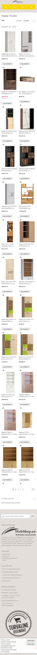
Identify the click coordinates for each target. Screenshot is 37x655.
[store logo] (17, 1)
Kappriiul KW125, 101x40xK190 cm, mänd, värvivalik (9, 471)
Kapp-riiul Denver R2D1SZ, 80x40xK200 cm (26, 55)
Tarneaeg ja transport (9, 558)
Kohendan (31, 641)
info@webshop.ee (12, 600)
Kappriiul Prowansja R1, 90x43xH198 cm (27, 283)
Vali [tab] (2, 20)
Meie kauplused (7, 605)
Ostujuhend (6, 581)
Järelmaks (5, 556)
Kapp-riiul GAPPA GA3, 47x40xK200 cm (9, 132)
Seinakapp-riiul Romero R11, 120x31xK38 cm (27, 93)
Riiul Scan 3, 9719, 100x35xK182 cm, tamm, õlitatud (25, 207)
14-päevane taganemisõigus (12, 575)
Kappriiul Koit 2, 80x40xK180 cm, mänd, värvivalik (27, 433)
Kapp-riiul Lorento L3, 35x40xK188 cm (8, 320)
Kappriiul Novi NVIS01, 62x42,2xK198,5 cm (9, 207)
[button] (3, 67)
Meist (4, 560)
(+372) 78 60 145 (14, 596)
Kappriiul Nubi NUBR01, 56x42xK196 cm (9, 170)
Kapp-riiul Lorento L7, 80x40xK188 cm (26, 358)
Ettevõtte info (7, 603)
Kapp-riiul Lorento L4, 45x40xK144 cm (26, 320)
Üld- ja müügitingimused (11, 569)
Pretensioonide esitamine (11, 578)
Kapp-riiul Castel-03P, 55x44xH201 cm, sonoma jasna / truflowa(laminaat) (8, 283)
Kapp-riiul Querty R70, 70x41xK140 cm (26, 245)
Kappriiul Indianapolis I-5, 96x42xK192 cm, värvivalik (9, 93)
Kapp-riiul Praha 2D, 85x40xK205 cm (8, 396)
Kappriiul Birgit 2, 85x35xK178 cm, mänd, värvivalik (9, 433)
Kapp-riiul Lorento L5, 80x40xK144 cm (8, 358)
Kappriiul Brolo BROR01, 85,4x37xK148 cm (27, 132)
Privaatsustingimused (9, 572)
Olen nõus (31, 644)
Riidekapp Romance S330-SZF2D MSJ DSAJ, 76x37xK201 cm (9, 55)
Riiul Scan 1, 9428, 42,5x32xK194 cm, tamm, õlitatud (7, 245)
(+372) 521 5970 (9, 598)
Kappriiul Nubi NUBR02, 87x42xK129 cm (27, 170)
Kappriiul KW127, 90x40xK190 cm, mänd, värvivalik (27, 471)
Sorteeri (19, 21)
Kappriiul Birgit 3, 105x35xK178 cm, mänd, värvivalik (27, 396)
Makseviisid (6, 554)
